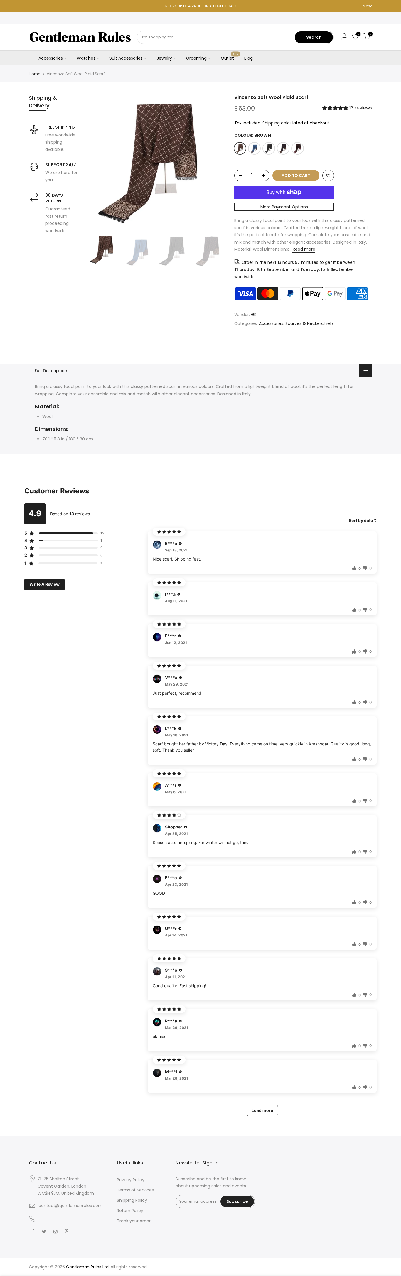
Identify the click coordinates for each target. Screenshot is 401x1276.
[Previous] (98, 163)
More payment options (284, 207)
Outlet (230, 57)
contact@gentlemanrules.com (70, 1206)
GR (254, 315)
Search (313, 37)
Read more (303, 249)
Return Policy (130, 1210)
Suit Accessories (126, 58)
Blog (248, 58)
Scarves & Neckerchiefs (309, 323)
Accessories (50, 58)
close (367, 6)
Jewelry (164, 58)
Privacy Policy (130, 1180)
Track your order (134, 1221)
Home (35, 74)
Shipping (271, 123)
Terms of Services (135, 1190)
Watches (86, 58)
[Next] (215, 163)
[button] (347, 109)
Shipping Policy (132, 1200)
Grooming (196, 58)
